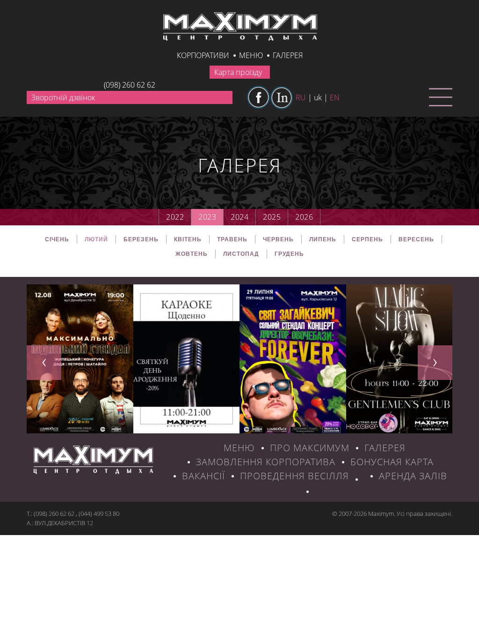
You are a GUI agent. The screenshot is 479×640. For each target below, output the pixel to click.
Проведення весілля (294, 475)
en (335, 97)
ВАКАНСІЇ (203, 475)
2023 (207, 217)
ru (301, 97)
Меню (251, 55)
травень (232, 239)
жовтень (191, 254)
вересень (416, 239)
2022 (175, 217)
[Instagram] (281, 97)
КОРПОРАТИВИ (203, 55)
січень (57, 239)
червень (278, 239)
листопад (241, 254)
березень (141, 239)
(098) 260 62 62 (129, 85)
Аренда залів (413, 475)
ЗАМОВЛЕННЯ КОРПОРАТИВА (265, 461)
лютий (96, 239)
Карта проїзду (238, 72)
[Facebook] (258, 97)
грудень (289, 254)
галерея (288, 55)
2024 (239, 217)
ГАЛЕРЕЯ (385, 447)
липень (322, 239)
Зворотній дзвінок (63, 97)
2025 (272, 217)
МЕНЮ (239, 447)
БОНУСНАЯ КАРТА (392, 461)
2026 (304, 217)
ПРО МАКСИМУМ (309, 447)
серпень (367, 239)
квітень (188, 239)
